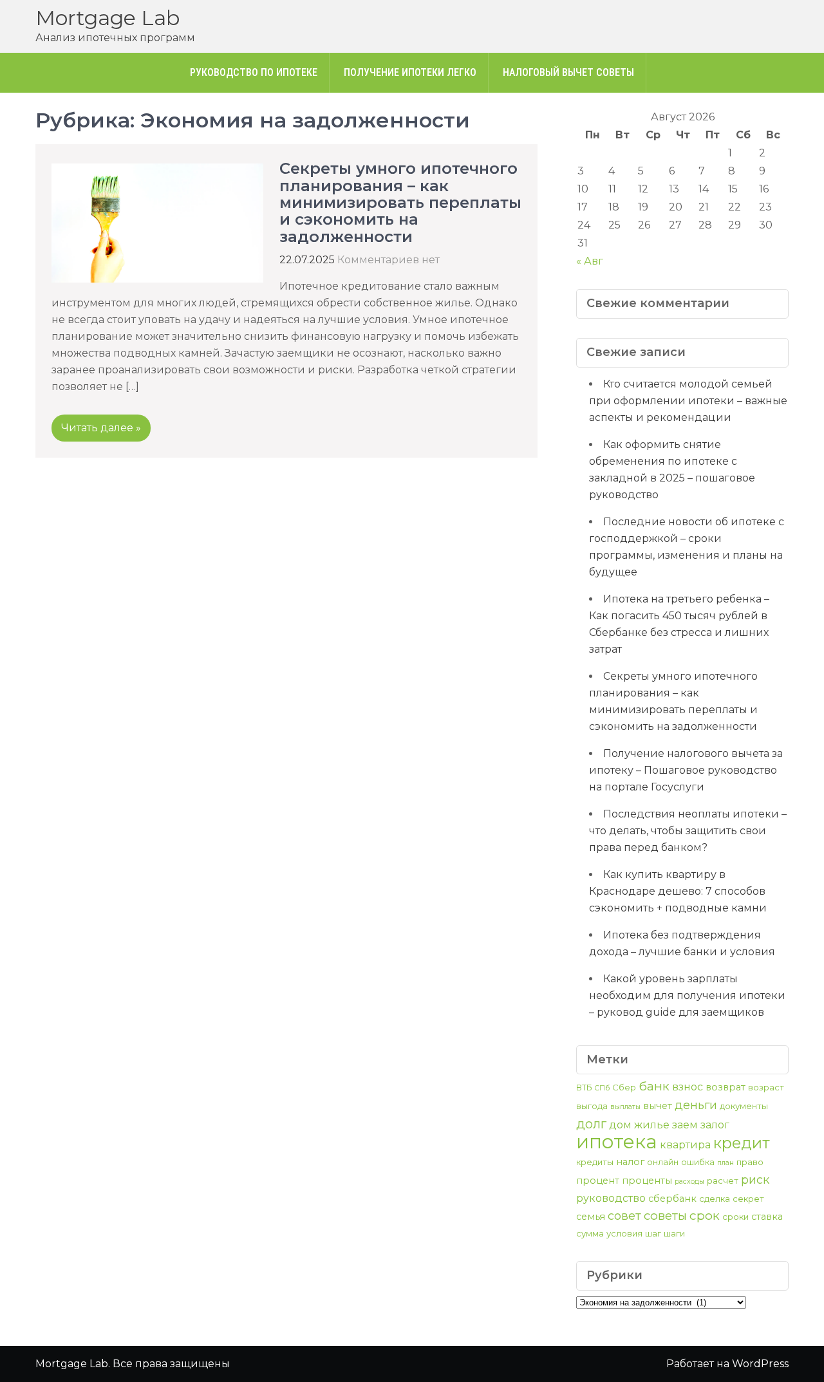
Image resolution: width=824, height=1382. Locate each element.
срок (704, 1215)
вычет (657, 1106)
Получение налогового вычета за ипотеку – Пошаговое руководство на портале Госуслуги (686, 770)
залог (714, 1125)
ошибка (698, 1162)
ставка (767, 1216)
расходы (689, 1181)
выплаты (625, 1107)
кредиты (594, 1162)
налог (630, 1162)
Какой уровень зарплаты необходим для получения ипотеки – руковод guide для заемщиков (687, 995)
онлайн (663, 1162)
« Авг (589, 261)
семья (590, 1216)
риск (755, 1179)
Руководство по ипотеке (253, 72)
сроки (735, 1216)
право (749, 1162)
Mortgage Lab (107, 17)
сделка (714, 1198)
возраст (766, 1087)
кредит (741, 1143)
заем (685, 1125)
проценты (647, 1180)
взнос (687, 1087)
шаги (674, 1233)
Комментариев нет (388, 260)
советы (665, 1215)
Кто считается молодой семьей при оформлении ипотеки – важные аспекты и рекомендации (688, 401)
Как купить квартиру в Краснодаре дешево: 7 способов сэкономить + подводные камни (678, 891)
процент (597, 1180)
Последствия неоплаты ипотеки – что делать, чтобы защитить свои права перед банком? (688, 831)
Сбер (624, 1087)
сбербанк (672, 1198)
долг (591, 1124)
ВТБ (584, 1087)
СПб (602, 1088)
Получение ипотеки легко (410, 72)
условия (624, 1233)
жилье (652, 1125)
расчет (722, 1180)
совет (624, 1215)
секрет (748, 1198)
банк (654, 1086)
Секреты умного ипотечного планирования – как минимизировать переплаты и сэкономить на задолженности (400, 202)
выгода (592, 1106)
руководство (611, 1198)
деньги (696, 1105)
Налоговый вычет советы (568, 72)
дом (620, 1125)
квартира (685, 1145)
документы (744, 1106)
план (725, 1163)
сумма (590, 1233)
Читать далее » (101, 428)
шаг (653, 1233)
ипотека (616, 1141)
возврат (725, 1087)
